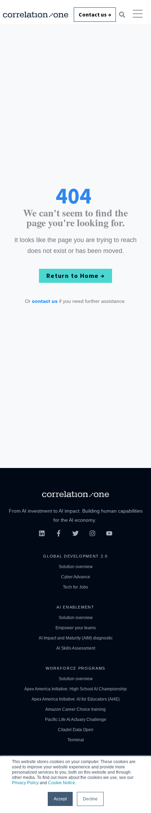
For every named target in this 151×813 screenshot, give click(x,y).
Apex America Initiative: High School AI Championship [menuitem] (75, 689)
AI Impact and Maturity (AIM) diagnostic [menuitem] (76, 638)
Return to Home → (75, 276)
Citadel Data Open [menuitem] (75, 729)
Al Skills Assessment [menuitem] (75, 648)
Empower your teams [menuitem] (75, 627)
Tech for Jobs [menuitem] (75, 587)
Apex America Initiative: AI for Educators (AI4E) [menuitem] (76, 699)
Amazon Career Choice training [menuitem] (75, 709)
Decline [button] (90, 798)
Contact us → (95, 14)
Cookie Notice (61, 782)
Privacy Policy (25, 782)
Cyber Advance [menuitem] (75, 576)
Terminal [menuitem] (75, 739)
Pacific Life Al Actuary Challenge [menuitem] (75, 719)
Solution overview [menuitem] (76, 566)
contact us (45, 301)
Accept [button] (60, 798)
